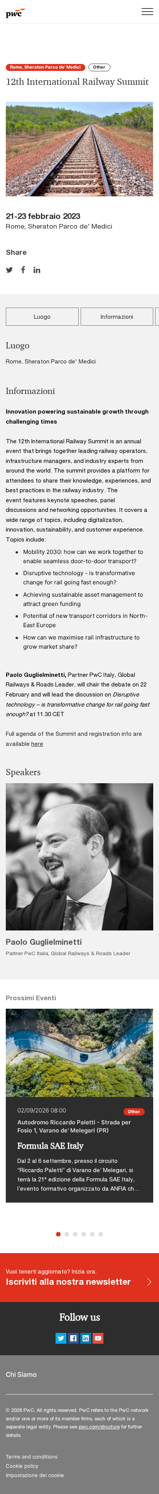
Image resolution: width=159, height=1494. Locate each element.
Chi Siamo (21, 1374)
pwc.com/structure (99, 1426)
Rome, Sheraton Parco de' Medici (45, 67)
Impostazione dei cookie (35, 1475)
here (37, 743)
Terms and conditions (32, 1456)
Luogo (42, 316)
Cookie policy (22, 1466)
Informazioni (117, 316)
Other (99, 67)
